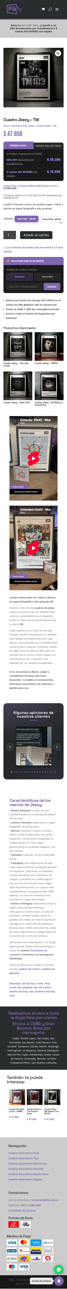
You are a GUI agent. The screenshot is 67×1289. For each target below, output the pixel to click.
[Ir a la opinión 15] (47, 772)
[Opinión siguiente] (57, 747)
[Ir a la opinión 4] (19, 772)
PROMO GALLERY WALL (49, 145)
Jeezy (32, 125)
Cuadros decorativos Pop (23, 1158)
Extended (47, 276)
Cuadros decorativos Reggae (25, 1179)
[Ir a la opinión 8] (29, 772)
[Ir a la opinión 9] (32, 772)
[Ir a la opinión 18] (55, 772)
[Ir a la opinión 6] (24, 772)
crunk (39, 983)
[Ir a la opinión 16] (50, 772)
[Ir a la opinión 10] (34, 772)
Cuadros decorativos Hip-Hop (25, 1168)
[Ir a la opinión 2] (14, 772)
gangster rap (29, 987)
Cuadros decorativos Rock (23, 1153)
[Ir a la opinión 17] (52, 772)
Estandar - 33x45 (27, 218)
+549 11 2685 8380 (30, 1205)
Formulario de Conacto (22, 1210)
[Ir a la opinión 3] (16, 772)
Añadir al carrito (36, 235)
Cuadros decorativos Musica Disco (28, 1174)
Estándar (20, 276)
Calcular (52, 286)
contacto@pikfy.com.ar (45, 1200)
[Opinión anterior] (10, 747)
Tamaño (8, 218)
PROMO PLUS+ (18, 145)
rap (31, 991)
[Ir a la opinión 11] (37, 772)
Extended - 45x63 (51, 219)
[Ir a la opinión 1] (11, 772)
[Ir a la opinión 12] (40, 772)
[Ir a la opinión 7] (27, 772)
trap (11, 995)
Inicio (6, 125)
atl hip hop (28, 983)
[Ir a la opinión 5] (22, 772)
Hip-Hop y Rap (19, 125)
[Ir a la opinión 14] (45, 772)
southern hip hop (44, 991)
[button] (58, 53)
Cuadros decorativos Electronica (27, 1163)
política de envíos (29, 969)
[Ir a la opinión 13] (42, 772)
